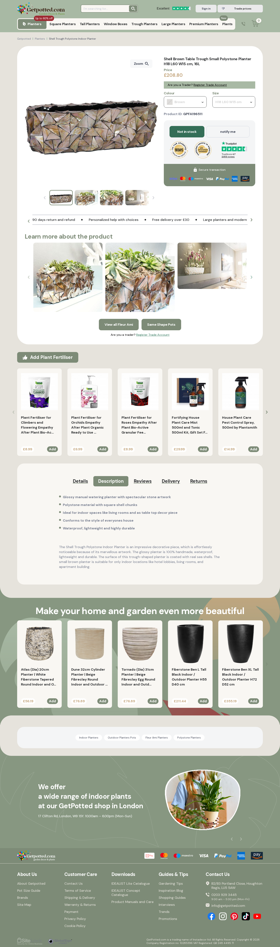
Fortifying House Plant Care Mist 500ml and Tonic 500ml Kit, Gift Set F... (189, 425)
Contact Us (73, 883)
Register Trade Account (210, 85)
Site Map (24, 904)
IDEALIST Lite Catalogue (130, 883)
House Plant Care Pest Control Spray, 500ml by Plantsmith (239, 422)
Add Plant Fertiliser (51, 357)
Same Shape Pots (161, 324)
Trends (164, 911)
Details (80, 481)
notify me (228, 131)
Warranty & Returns (80, 904)
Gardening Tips (171, 883)
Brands (22, 897)
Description (111, 481)
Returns (198, 481)
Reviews (143, 481)
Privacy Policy (75, 919)
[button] (28, 221)
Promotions (168, 919)
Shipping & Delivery (79, 897)
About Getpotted (31, 883)
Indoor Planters (88, 737)
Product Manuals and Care (132, 902)
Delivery (171, 481)
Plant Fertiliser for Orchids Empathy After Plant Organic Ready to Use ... (87, 425)
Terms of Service (77, 890)
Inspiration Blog (171, 890)
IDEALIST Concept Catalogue (125, 892)
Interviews (167, 904)
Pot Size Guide (28, 890)
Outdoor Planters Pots (122, 737)
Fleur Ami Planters (157, 737)
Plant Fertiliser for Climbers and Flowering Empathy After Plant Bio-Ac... (37, 425)
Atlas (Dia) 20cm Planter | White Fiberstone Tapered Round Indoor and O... (38, 677)
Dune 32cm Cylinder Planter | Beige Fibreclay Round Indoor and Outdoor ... (89, 677)
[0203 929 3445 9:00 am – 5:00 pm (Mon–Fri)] (243, 24)
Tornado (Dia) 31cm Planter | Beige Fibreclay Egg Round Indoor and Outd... (138, 677)
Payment (71, 911)
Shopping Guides (172, 897)
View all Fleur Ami (119, 324)
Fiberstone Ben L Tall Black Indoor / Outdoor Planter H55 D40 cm (189, 677)
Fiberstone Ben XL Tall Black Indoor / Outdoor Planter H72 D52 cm (240, 677)
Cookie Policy (75, 926)
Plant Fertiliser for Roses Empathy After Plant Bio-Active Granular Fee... (139, 425)
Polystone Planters (189, 737)
